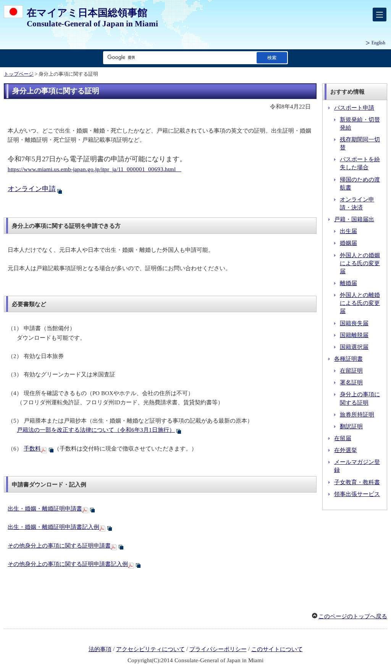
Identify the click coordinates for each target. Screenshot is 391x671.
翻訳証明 (351, 426)
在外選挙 (345, 450)
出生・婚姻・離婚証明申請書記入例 (53, 527)
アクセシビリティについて (150, 649)
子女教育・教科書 (357, 482)
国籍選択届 (354, 347)
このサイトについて (277, 649)
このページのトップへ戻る (352, 616)
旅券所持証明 (357, 415)
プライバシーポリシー (218, 649)
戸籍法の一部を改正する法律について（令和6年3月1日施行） (96, 430)
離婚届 (348, 283)
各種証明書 (348, 359)
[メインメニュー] (379, 14)
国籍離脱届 (354, 335)
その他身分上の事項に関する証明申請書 (59, 546)
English (378, 42)
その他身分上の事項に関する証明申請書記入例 (68, 564)
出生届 (348, 231)
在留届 (342, 438)
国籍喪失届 (354, 323)
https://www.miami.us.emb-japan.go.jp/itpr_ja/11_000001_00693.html (94, 169)
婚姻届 (348, 243)
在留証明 (351, 371)
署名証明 (351, 382)
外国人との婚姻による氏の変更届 (360, 263)
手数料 (32, 449)
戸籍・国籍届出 (354, 219)
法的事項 (100, 649)
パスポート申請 (354, 108)
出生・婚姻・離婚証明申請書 (45, 509)
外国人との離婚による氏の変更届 (360, 303)
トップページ (19, 74)
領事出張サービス (357, 494)
